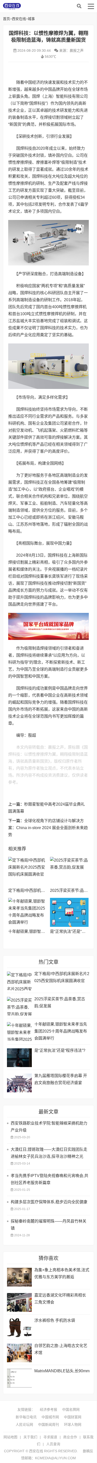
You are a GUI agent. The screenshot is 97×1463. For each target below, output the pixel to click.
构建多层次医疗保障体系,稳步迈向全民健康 (49, 1202)
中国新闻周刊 (48, 1425)
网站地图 (10, 1437)
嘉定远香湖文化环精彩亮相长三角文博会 (60, 1298)
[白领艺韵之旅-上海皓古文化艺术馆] (19, 1353)
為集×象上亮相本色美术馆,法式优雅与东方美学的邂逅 (61, 1273)
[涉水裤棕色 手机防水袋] (19, 1327)
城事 (31, 19)
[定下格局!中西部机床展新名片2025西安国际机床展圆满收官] (27, 871)
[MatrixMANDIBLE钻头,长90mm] (19, 1378)
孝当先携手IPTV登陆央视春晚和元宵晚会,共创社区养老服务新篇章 (49, 1179)
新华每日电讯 (26, 1417)
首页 (6, 19)
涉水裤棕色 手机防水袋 (54, 1320)
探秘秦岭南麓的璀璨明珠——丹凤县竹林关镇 (48, 1224)
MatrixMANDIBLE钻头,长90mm (62, 1371)
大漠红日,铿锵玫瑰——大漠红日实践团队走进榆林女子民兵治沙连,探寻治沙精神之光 (49, 1153)
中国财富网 (72, 1417)
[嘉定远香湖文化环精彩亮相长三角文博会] (19, 1302)
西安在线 (40, 6)
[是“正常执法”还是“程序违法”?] (69, 912)
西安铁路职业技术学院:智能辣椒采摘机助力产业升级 (49, 1126)
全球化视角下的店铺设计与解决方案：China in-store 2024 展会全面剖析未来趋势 (48, 828)
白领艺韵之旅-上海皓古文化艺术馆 (60, 1349)
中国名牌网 (71, 1410)
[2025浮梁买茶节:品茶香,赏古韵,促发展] (69, 871)
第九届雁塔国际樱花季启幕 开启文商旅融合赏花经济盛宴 (60, 1079)
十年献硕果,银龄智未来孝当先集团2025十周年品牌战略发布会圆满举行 (60, 1031)
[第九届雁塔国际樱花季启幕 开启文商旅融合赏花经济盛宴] (19, 1083)
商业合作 (70, 1437)
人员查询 (53, 1444)
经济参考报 (48, 1410)
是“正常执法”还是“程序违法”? (59, 1050)
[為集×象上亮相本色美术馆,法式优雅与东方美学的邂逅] (19, 1277)
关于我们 (30, 1437)
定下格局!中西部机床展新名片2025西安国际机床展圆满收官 (61, 977)
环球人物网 (72, 1425)
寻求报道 (50, 1437)
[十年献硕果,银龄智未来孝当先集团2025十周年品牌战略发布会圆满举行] (27, 912)
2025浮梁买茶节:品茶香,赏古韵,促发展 (59, 1002)
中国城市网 (50, 1417)
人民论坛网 (24, 1425)
